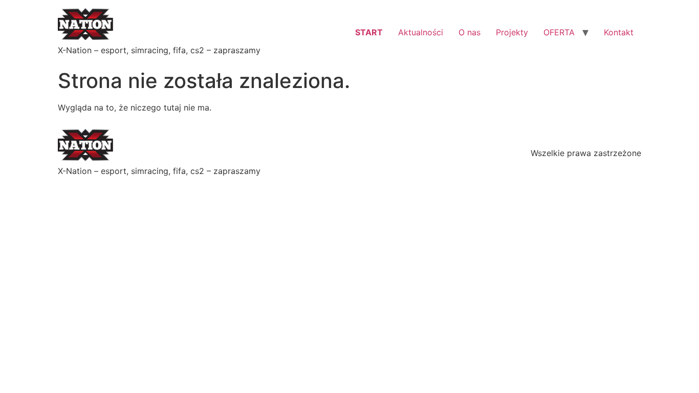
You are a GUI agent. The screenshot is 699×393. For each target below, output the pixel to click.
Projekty (512, 32)
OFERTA (559, 32)
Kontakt (619, 32)
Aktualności (420, 32)
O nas (469, 32)
